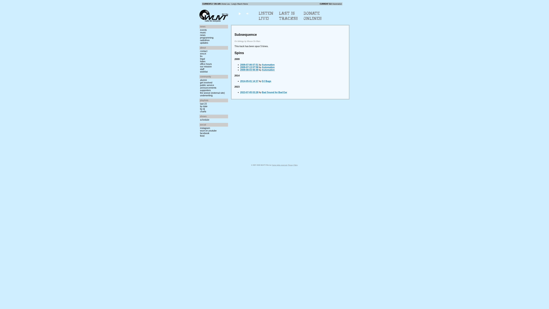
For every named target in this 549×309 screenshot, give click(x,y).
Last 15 (203, 104)
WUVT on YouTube (208, 130)
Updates (204, 43)
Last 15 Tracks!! (288, 16)
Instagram (205, 128)
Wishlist (204, 72)
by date (203, 106)
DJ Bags (266, 81)
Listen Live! (266, 16)
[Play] (239, 13)
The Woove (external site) (212, 93)
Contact (203, 51)
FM (201, 56)
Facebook (204, 133)
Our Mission (206, 66)
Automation (268, 65)
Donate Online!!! (313, 16)
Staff (202, 69)
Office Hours (206, 64)
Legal (202, 59)
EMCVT (203, 54)
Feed (202, 136)
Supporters (205, 90)
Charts (203, 111)
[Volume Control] (248, 13)
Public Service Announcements (208, 86)
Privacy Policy (293, 165)
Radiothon (205, 40)
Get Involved (206, 82)
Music (203, 32)
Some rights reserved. (280, 165)
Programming (206, 37)
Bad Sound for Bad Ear (274, 92)
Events (203, 30)
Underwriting (206, 95)
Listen (202, 61)
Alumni (203, 80)
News (202, 35)
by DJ (202, 109)
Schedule (204, 120)
